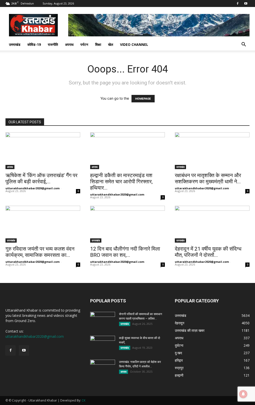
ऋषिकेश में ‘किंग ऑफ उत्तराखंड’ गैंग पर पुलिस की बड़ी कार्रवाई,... (41, 178)
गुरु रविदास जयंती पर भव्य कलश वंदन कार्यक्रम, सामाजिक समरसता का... (39, 252)
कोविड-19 (34, 44)
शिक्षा (98, 44)
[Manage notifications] (243, 394)
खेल (110, 44)
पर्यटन (84, 44)
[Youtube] (246, 3)
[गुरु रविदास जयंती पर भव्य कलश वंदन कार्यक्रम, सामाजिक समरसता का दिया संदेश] (42, 224)
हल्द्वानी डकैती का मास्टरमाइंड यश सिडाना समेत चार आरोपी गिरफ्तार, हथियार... (121, 181)
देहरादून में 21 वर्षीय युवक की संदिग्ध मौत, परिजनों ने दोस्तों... (208, 252)
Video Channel (134, 44)
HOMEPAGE (143, 98)
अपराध (69, 44)
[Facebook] (237, 3)
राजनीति (53, 44)
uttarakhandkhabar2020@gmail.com (32, 188)
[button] (244, 45)
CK (83, 400)
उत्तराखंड (14, 44)
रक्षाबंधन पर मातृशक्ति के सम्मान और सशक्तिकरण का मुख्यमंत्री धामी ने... (208, 178)
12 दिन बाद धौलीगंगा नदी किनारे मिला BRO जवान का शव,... (125, 252)
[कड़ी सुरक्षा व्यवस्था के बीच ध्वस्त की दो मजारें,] (102, 344)
